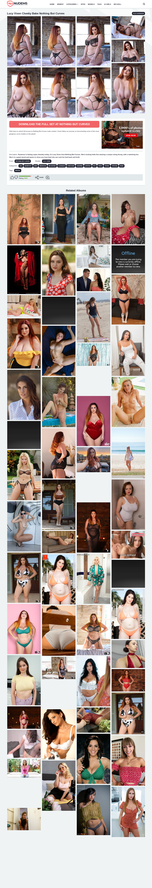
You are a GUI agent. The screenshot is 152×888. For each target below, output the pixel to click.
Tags (99, 4)
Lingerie (79, 165)
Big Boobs (52, 165)
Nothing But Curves (23, 161)
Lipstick (88, 165)
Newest (60, 4)
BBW (35, 165)
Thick (100, 165)
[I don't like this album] (16, 177)
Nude (121, 165)
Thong (107, 165)
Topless (114, 165)
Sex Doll (117, 4)
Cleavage (61, 165)
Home (52, 4)
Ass (21, 165)
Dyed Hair (70, 165)
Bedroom (43, 165)
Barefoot (28, 165)
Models (91, 4)
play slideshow (138, 13)
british (17, 170)
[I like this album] (12, 177)
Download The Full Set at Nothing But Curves (54, 124)
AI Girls (107, 4)
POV (94, 165)
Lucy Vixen (46, 161)
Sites (83, 4)
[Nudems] (17, 4)
